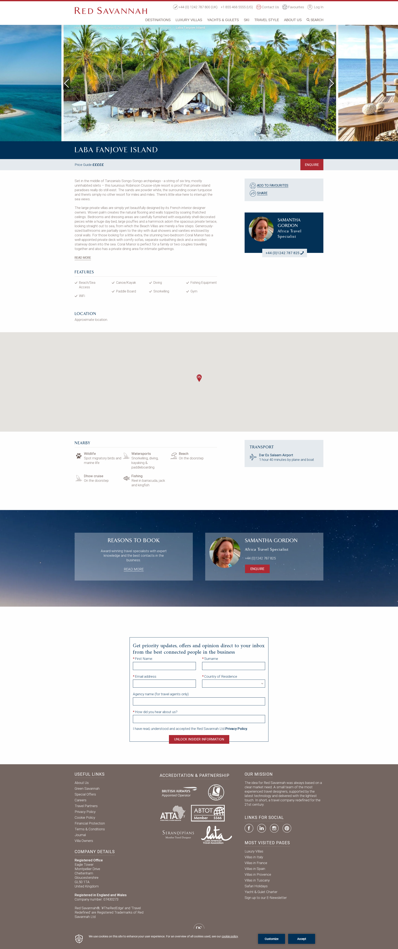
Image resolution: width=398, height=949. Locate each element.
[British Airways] (181, 792)
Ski (246, 20)
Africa (92, 28)
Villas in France (256, 863)
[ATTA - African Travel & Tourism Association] (173, 813)
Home (79, 28)
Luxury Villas (189, 20)
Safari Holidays (256, 886)
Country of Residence (220, 676)
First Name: (144, 659)
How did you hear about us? (156, 712)
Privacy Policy (85, 812)
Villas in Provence (258, 874)
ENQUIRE (312, 165)
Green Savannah (87, 788)
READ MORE (83, 258)
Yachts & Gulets (223, 20)
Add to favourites (272, 185)
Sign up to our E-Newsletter (266, 898)
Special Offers (85, 794)
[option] (199, 82)
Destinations (158, 20)
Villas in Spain (255, 869)
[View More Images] (327, 30)
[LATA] (216, 834)
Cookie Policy (85, 817)
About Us (293, 20)
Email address (145, 676)
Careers (80, 800)
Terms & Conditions (90, 829)
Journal (80, 835)
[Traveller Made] (178, 834)
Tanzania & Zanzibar (115, 28)
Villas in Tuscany (257, 880)
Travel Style (266, 20)
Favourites (296, 7)
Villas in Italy (254, 857)
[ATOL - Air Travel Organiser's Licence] (216, 792)
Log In (318, 7)
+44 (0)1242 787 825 (283, 253)
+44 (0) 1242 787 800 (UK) (198, 7)
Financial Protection (90, 823)
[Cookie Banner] (199, 939)
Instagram (274, 828)
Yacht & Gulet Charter (261, 892)
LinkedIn (261, 828)
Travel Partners (86, 806)
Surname (211, 659)
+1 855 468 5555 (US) (237, 7)
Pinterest (287, 828)
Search (316, 20)
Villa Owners (84, 841)
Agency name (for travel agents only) (161, 694)
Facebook (249, 828)
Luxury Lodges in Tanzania (152, 28)
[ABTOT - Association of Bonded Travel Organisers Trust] (208, 813)
